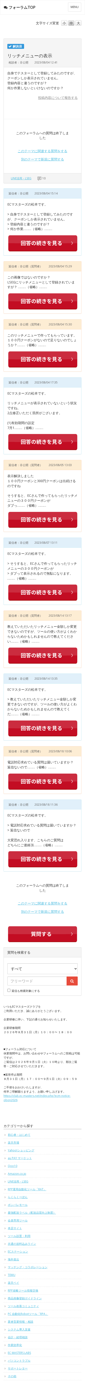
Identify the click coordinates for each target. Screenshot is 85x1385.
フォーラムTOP (22, 7)
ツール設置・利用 (19, 1236)
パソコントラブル (19, 1361)
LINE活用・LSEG (21, 178)
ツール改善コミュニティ (23, 1306)
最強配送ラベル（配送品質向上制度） (32, 1213)
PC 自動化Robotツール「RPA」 (28, 1314)
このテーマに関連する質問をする (42, 151)
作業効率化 (15, 1345)
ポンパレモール (18, 1205)
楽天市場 (13, 1143)
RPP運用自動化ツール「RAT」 (27, 1189)
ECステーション (18, 1252)
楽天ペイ (13, 1283)
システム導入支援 (19, 1329)
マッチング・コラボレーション (27, 1267)
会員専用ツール (18, 1220)
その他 (12, 1376)
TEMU (11, 1275)
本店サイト (15, 1228)
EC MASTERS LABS (19, 1353)
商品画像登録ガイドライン (25, 1298)
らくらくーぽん (18, 1197)
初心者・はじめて (19, 1135)
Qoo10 (12, 1166)
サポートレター (18, 1368)
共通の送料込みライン (22, 1244)
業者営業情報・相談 (20, 1322)
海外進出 (13, 1259)
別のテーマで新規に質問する (42, 159)
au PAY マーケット (20, 1158)
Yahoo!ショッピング (21, 1150)
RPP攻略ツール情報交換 (23, 1290)
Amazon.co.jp (17, 1174)
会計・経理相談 (18, 1337)
